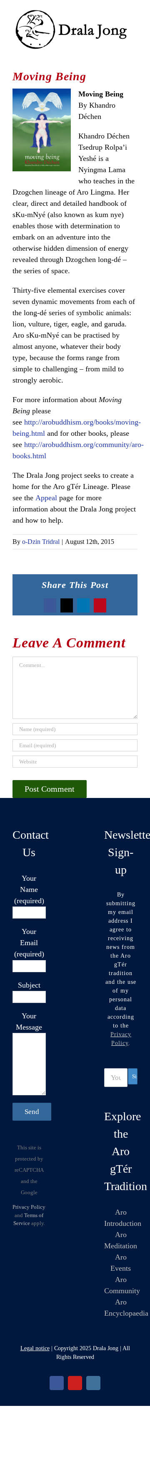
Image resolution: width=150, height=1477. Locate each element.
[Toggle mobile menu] (134, 55)
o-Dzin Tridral (41, 541)
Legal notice (35, 1348)
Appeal (46, 498)
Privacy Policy (28, 1207)
